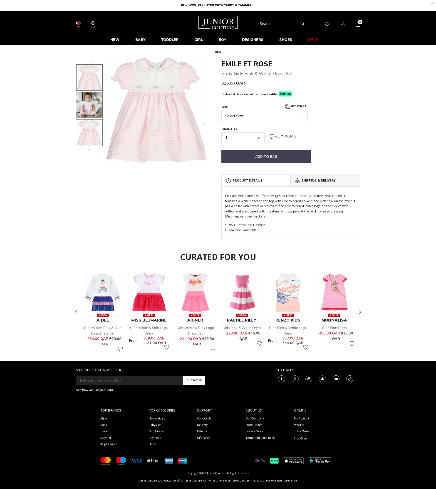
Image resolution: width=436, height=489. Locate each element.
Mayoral (105, 438)
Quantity (229, 129)
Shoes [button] (285, 39)
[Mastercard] (105, 460)
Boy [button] (222, 39)
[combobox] (282, 23)
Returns (202, 431)
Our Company (255, 418)
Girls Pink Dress (334, 328)
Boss (103, 425)
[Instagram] (308, 378)
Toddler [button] (169, 39)
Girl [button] (198, 39)
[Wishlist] (120, 349)
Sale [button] (313, 39)
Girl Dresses (156, 431)
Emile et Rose (246, 64)
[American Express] (169, 460)
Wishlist (299, 425)
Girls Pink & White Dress (242, 328)
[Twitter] (295, 378)
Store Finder (254, 425)
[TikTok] (349, 378)
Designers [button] (252, 39)
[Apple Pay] (153, 460)
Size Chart (298, 106)
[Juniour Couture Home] (218, 22)
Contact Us (204, 418)
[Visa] (137, 460)
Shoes (152, 444)
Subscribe (194, 380)
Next (360, 311)
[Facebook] (281, 378)
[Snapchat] (322, 378)
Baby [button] (140, 39)
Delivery (202, 425)
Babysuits (155, 425)
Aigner (104, 418)
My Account (301, 418)
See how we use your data (94, 390)
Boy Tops (155, 438)
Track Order (302, 431)
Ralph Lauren (108, 444)
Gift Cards (203, 438)
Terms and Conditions (260, 438)
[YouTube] (336, 378)
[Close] (432, 3)
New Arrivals (157, 418)
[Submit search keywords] (302, 23)
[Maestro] (121, 460)
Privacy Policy (254, 431)
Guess (104, 431)
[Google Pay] (260, 460)
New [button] (114, 39)
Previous (76, 311)
